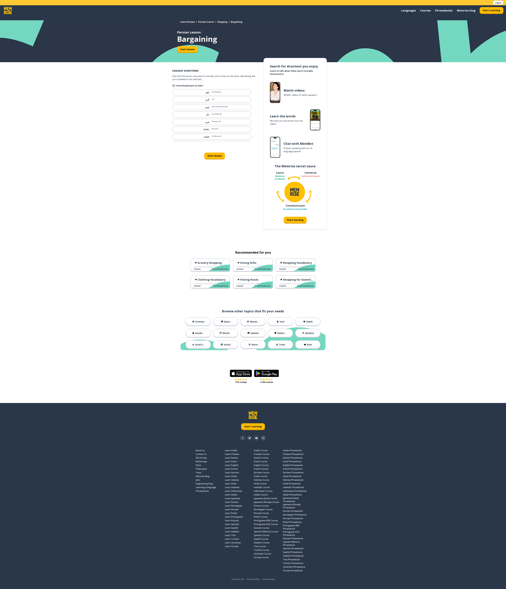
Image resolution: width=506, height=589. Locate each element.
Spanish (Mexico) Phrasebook (291, 543)
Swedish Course (261, 542)
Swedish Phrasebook (293, 555)
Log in (498, 2)
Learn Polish (231, 513)
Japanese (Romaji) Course (266, 502)
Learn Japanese (232, 498)
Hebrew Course (261, 479)
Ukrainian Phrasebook (294, 566)
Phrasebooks (444, 10)
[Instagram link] (263, 438)
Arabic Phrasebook (292, 450)
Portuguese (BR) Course (266, 520)
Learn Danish (231, 457)
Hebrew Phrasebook (293, 479)
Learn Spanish (232, 524)
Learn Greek (231, 476)
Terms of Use (237, 579)
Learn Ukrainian (233, 542)
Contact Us (201, 454)
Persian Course (206, 21)
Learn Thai (230, 535)
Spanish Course (261, 535)
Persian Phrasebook (293, 518)
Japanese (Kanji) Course (265, 498)
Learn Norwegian (233, 505)
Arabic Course (261, 450)
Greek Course (260, 476)
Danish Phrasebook (293, 457)
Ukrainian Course (262, 553)
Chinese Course (261, 454)
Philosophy (201, 468)
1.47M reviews (266, 382)
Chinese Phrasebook (293, 454)
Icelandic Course (262, 487)
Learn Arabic (231, 450)
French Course (261, 468)
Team (198, 472)
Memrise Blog (203, 476)
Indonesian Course (263, 491)
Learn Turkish (232, 538)
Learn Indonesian (233, 491)
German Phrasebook (293, 472)
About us (200, 450)
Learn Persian (187, 21)
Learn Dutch (231, 461)
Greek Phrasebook (292, 476)
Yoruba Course (261, 557)
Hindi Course (260, 483)
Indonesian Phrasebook (295, 491)
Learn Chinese (232, 454)
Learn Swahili (231, 527)
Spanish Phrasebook (293, 548)
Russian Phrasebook (293, 538)
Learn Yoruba (231, 546)
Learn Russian (232, 520)
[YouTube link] (256, 438)
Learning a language (206, 487)
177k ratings (241, 382)
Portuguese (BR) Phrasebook (291, 527)
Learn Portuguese (234, 516)
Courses (425, 10)
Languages (408, 10)
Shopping (222, 21)
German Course (261, 472)
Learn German (232, 472)
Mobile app (201, 461)
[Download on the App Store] (241, 373)
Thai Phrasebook (291, 559)
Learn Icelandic (232, 487)
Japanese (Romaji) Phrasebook (292, 506)
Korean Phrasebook (293, 511)
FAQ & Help (201, 457)
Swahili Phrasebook (292, 552)
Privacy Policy (253, 579)
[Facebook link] (243, 438)
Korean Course (261, 505)
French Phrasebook (292, 468)
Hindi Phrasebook (292, 483)
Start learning (295, 219)
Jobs (198, 479)
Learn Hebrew (232, 479)
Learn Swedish (232, 531)
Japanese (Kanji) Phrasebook (291, 500)
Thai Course (260, 546)
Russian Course (261, 527)
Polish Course (260, 516)
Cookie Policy (268, 579)
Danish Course (261, 457)
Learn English (231, 465)
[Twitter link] (249, 438)
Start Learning (491, 10)
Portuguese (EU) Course (266, 524)
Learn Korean (231, 502)
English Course (261, 465)
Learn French (231, 468)
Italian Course (261, 494)
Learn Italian (231, 494)
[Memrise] (8, 10)
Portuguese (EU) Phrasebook (291, 533)
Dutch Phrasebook (292, 461)
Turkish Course (261, 550)
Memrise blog (466, 10)
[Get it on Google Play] (266, 373)
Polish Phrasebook (292, 522)
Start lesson (187, 49)
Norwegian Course (263, 509)
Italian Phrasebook (292, 494)
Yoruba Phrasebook (293, 570)
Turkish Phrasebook (293, 563)
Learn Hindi (230, 483)
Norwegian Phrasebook (295, 514)
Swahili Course (261, 538)
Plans (198, 465)
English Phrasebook (293, 465)
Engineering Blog (204, 483)
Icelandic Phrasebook (293, 487)
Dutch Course (260, 461)
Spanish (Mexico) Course (266, 531)
